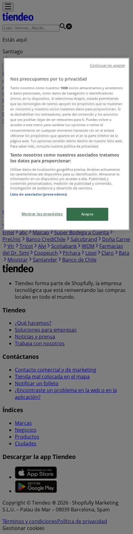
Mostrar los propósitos (42, 214)
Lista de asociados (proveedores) (38, 194)
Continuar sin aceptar (107, 66)
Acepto (87, 214)
